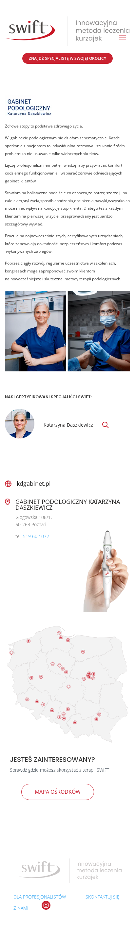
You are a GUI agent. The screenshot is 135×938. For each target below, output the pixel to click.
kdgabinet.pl (34, 483)
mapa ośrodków (58, 791)
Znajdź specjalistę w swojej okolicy (67, 58)
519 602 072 (36, 536)
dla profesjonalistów (39, 897)
